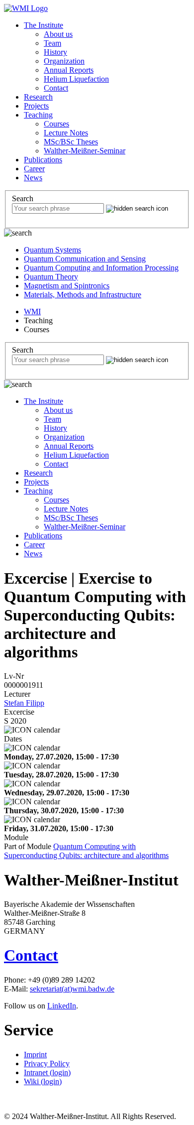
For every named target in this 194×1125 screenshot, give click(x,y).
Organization (64, 61)
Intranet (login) (47, 1072)
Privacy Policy (47, 1063)
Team (52, 43)
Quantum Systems (52, 250)
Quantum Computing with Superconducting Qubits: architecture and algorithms (86, 851)
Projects (36, 106)
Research (38, 97)
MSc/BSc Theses (71, 141)
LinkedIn (61, 1005)
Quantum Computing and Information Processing (101, 267)
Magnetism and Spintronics (66, 285)
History (55, 52)
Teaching (38, 115)
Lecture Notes (66, 132)
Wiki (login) (43, 1081)
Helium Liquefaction (76, 79)
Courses (56, 124)
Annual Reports (69, 70)
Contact (56, 88)
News (33, 177)
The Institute (43, 25)
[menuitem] (107, 57)
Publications (43, 159)
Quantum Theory (51, 276)
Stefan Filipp (24, 703)
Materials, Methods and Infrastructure (82, 294)
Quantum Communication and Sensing (85, 258)
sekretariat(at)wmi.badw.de (72, 989)
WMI (32, 311)
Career (34, 168)
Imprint (35, 1054)
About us (58, 34)
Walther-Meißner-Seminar (84, 150)
